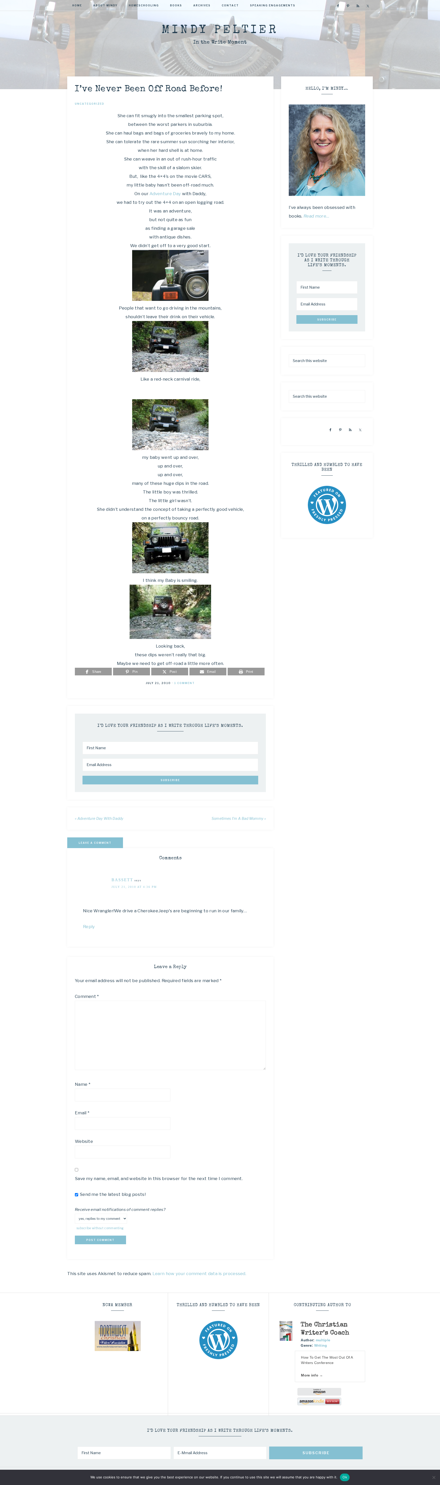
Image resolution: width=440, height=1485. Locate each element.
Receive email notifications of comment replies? (120, 1209)
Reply (89, 926)
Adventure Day (165, 193)
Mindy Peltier (220, 30)
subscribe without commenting (99, 1228)
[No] (433, 1477)
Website (84, 1141)
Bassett (122, 880)
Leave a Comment (95, 842)
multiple (323, 1340)
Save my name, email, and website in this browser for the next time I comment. (159, 1178)
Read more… (316, 216)
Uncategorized (89, 103)
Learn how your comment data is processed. (199, 1273)
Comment (87, 996)
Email (82, 1112)
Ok (344, 1477)
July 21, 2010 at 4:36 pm (134, 886)
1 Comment (184, 683)
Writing (320, 1345)
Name (82, 1084)
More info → (312, 1375)
